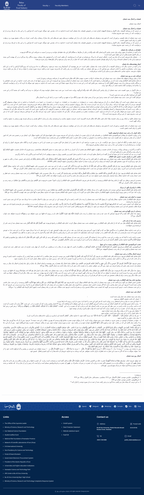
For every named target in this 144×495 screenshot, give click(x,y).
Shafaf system (67, 423)
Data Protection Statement (71, 427)
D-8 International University (13, 446)
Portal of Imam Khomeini (13, 454)
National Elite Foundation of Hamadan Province (20, 439)
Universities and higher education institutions (19, 466)
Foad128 (66, 435)
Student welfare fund (12, 435)
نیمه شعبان (108, 78)
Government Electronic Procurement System (19, 458)
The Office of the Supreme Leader (16, 423)
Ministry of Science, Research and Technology (19, 427)
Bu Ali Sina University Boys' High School (17, 477)
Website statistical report (71, 431)
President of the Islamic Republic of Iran (17, 462)
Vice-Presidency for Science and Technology (19, 450)
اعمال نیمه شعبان (135, 24)
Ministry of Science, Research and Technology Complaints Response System (29, 481)
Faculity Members (61, 5)
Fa (139, 5)
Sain (88, 491)
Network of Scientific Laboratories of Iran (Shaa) (20, 442)
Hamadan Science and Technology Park (17, 469)
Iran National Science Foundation (15, 431)
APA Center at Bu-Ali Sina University (16, 473)
